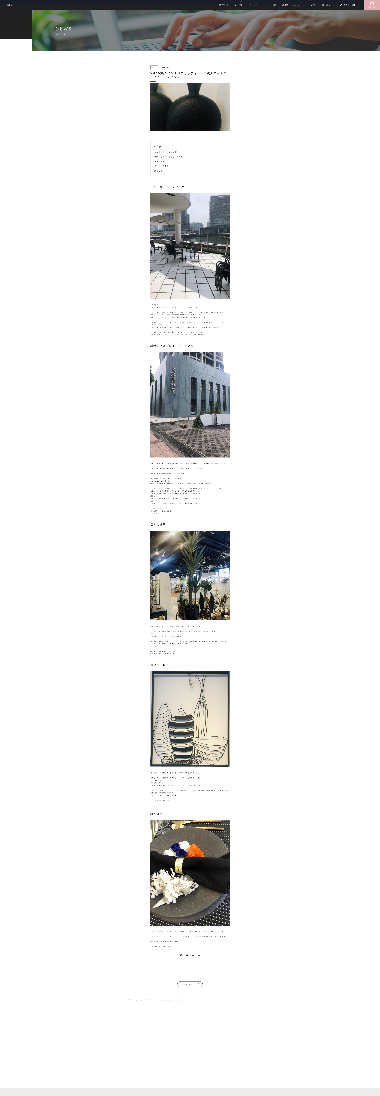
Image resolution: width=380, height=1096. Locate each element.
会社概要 (285, 5)
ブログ (154, 67)
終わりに (158, 171)
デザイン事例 (238, 5)
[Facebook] (181, 956)
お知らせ (296, 5)
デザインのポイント (255, 5)
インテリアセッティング (165, 152)
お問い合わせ (325, 5)
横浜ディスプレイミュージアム (168, 157)
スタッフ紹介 (271, 5)
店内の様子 (159, 161)
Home (211, 5)
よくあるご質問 (310, 5)
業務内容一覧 (223, 5)
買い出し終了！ (161, 166)
